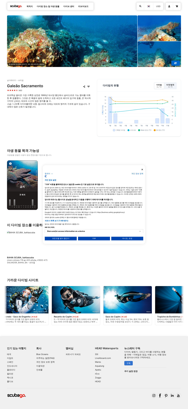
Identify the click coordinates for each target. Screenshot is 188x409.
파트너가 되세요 (73, 354)
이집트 (10, 358)
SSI (96, 354)
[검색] (140, 6)
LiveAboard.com (103, 358)
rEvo (97, 373)
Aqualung (99, 366)
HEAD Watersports (106, 348)
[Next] (179, 185)
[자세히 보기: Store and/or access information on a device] (140, 231)
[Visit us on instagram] (153, 395)
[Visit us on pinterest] (166, 395)
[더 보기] (175, 63)
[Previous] (8, 185)
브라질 (21, 80)
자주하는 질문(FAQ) (45, 358)
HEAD (98, 381)
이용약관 (40, 366)
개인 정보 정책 (137, 174)
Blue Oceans (42, 354)
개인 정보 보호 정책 (45, 362)
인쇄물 (39, 369)
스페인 (10, 362)
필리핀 (10, 373)
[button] (49, 173)
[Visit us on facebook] (160, 395)
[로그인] (169, 6)
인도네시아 (12, 366)
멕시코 (10, 377)
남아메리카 (11, 80)
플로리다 (11, 369)
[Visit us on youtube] (178, 395)
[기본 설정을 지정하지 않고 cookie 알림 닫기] (142, 170)
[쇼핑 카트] (177, 6)
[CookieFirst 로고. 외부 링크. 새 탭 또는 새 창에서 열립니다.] (46, 176)
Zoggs (98, 377)
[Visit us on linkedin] (172, 395)
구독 (128, 363)
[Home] (16, 6)
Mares (98, 362)
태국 (9, 354)
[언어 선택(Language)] (148, 6)
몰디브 (10, 381)
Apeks (98, 369)
